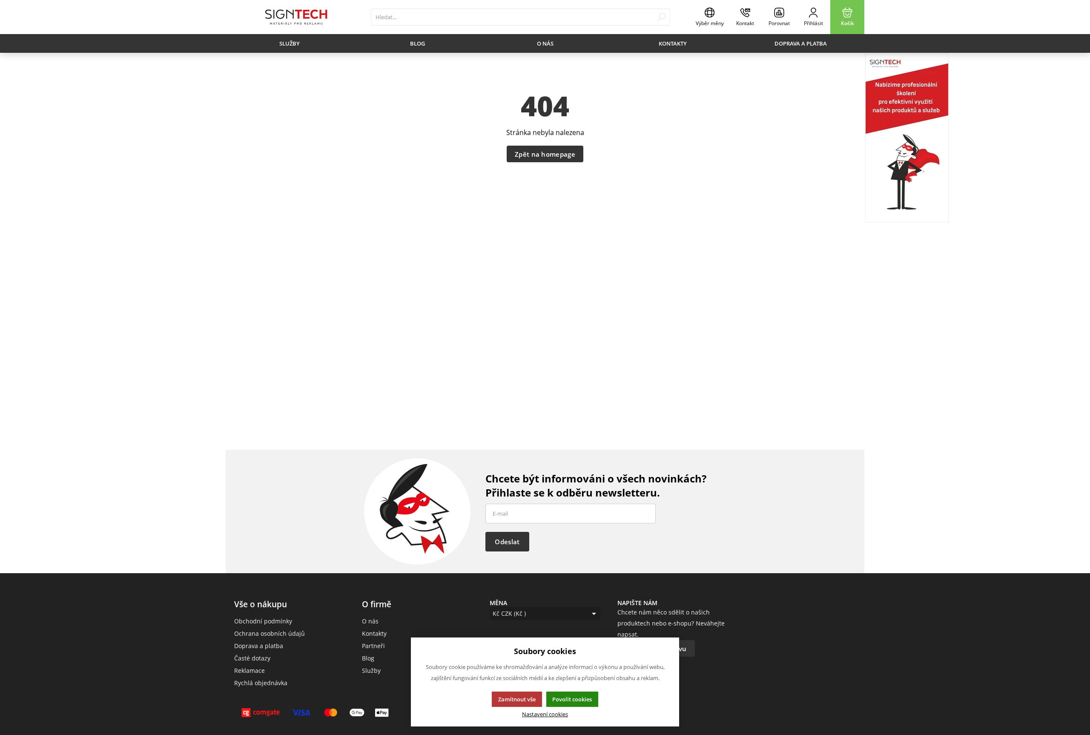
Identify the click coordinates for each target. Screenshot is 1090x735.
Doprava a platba (800, 43)
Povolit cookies (572, 699)
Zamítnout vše (517, 699)
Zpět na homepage (545, 154)
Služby (289, 43)
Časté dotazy (252, 658)
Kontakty (673, 43)
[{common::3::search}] (661, 17)
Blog (417, 43)
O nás (545, 43)
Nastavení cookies (545, 714)
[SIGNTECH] (296, 17)
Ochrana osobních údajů (269, 633)
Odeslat (507, 541)
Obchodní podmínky (263, 621)
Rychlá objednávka (260, 683)
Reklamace (249, 670)
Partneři (373, 646)
